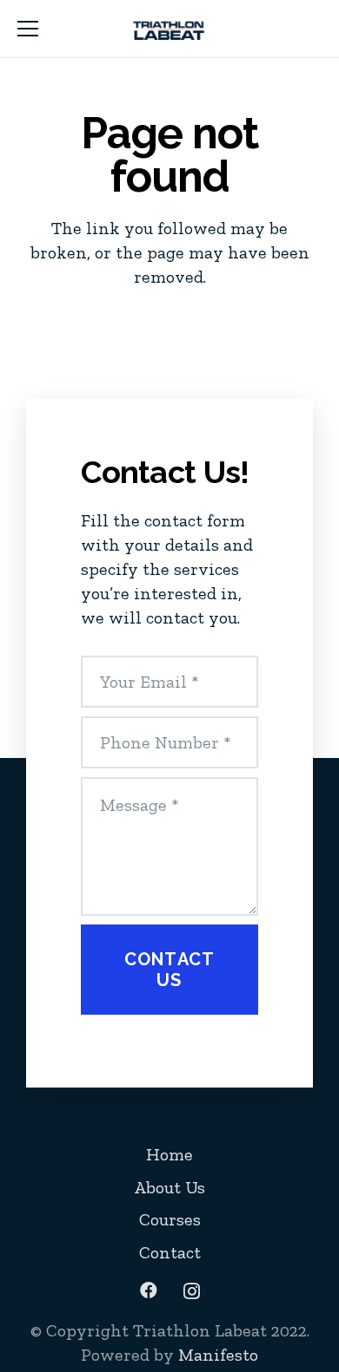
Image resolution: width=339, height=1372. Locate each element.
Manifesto (218, 1354)
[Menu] (27, 28)
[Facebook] (148, 1290)
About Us (169, 1187)
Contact (170, 1252)
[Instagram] (191, 1291)
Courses (170, 1219)
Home (169, 1154)
